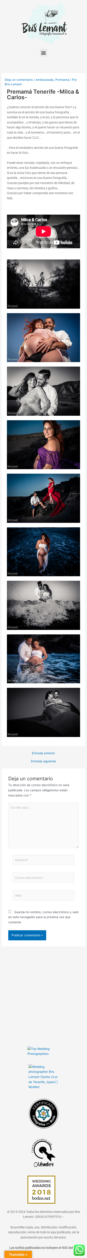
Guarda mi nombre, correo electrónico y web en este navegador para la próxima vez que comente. (43, 917)
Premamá (62, 79)
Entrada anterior (43, 753)
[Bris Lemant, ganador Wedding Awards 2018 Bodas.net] (41, 1189)
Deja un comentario (19, 79)
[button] (43, 52)
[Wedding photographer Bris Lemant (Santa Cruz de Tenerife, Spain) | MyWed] (43, 1076)
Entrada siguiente (43, 761)
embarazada (45, 79)
